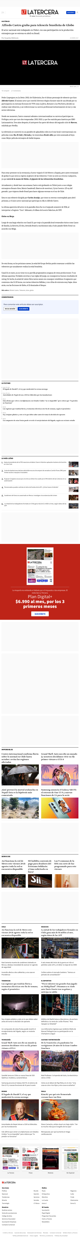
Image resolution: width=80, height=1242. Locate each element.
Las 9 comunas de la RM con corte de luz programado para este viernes (65, 865)
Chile (4, 927)
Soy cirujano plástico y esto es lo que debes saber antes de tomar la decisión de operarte (34, 415)
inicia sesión (10, 309)
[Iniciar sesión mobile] (77, 12)
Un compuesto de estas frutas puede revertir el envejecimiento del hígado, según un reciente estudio (39, 420)
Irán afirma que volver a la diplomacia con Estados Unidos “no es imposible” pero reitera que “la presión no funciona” (40, 402)
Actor (27, 290)
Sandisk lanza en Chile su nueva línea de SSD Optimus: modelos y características (18, 1076)
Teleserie (22, 290)
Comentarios (17, 91)
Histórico (6, 21)
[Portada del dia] (40, 584)
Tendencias (6, 981)
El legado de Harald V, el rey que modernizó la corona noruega (25, 389)
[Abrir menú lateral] (3, 12)
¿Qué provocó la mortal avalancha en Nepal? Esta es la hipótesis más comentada (20, 792)
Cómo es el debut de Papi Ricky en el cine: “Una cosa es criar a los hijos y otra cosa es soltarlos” (58, 1084)
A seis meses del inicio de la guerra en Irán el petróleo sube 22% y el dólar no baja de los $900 (59, 963)
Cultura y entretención (50, 1040)
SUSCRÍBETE (40, 614)
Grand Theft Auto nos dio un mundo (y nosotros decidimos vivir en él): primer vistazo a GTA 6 (59, 757)
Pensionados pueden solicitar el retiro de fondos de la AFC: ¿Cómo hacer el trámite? (31, 487)
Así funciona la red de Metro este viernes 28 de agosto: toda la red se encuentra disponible (14, 865)
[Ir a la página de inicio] (40, 12)
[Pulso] (30, 1170)
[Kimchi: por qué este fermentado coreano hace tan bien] (59, 1109)
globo (32, 290)
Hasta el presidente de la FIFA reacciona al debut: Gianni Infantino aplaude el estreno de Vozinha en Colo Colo (35, 463)
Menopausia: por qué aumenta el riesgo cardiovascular (55, 1133)
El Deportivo (46, 981)
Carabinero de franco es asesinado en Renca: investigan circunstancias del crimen (30, 495)
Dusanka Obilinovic (11, 38)
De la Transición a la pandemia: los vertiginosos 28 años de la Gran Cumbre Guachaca (59, 1045)
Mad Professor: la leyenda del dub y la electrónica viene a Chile (59, 1076)
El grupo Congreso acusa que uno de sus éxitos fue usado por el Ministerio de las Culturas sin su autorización (35, 480)
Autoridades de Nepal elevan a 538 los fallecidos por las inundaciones (27, 395)
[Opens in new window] (50, 1170)
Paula (43, 1091)
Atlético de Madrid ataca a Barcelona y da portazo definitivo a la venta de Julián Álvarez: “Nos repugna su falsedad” (59, 1021)
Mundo (4, 1091)
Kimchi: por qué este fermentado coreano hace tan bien (56, 1096)
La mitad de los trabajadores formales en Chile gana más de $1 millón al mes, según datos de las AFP (35, 505)
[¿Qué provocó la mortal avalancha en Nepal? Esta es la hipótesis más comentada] (20, 808)
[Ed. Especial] (70, 1170)
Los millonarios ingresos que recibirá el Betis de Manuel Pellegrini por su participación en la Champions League (58, 1031)
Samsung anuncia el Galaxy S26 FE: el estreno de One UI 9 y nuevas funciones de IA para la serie (59, 792)
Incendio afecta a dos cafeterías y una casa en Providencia (18, 973)
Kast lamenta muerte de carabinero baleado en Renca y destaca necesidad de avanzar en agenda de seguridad (20, 964)
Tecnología (6, 1040)
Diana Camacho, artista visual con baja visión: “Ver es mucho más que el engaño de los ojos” (59, 1125)
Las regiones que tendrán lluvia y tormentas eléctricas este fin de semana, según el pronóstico (36, 409)
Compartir (6, 91)
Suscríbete (24, 309)
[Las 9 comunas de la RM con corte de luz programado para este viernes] (66, 881)
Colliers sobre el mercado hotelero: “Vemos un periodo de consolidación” (58, 973)
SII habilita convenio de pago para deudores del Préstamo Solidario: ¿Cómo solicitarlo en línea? (40, 866)
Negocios (44, 927)
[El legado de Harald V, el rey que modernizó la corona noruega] (20, 1109)
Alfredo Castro (14, 290)
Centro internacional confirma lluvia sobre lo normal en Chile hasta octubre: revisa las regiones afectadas (20, 758)
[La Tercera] (11, 1170)
